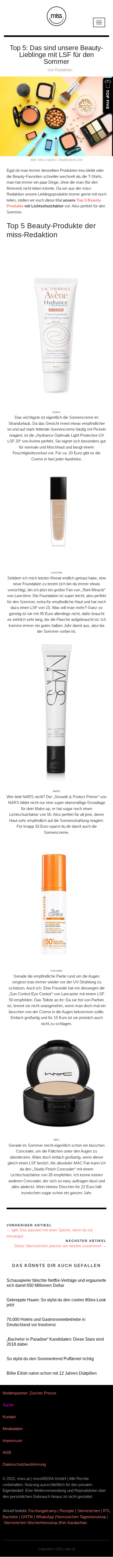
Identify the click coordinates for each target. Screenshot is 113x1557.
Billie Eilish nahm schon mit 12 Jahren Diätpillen (52, 1373)
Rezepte (67, 1510)
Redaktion (63, 70)
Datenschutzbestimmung (24, 1464)
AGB (7, 1452)
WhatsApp (45, 1517)
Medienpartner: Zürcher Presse (29, 1393)
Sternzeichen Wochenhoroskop (31, 1522)
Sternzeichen (88, 1510)
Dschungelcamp (42, 1510)
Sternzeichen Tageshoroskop (81, 1517)
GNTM (27, 1517)
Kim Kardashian (74, 1522)
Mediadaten (13, 1428)
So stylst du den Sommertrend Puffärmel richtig (50, 1358)
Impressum (12, 1440)
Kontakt (9, 1417)
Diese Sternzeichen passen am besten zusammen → (60, 1246)
